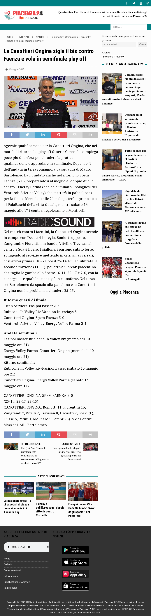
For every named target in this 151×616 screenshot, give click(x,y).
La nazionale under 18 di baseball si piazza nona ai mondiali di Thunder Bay (17, 506)
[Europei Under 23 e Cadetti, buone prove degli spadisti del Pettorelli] (83, 491)
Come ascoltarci (12, 570)
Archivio (8, 564)
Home (7, 558)
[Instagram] (148, 3)
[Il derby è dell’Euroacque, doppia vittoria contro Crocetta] (51, 491)
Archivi (106, 52)
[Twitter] (134, 3)
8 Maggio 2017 (16, 69)
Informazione (11, 576)
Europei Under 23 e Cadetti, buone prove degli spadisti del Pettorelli (81, 510)
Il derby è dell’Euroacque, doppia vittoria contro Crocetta (50, 509)
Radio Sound (10, 587)
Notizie (24, 37)
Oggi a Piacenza (124, 292)
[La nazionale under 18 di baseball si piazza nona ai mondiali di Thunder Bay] (19, 489)
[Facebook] (127, 3)
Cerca (142, 44)
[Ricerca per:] (128, 26)
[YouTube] (141, 3)
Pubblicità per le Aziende (17, 582)
